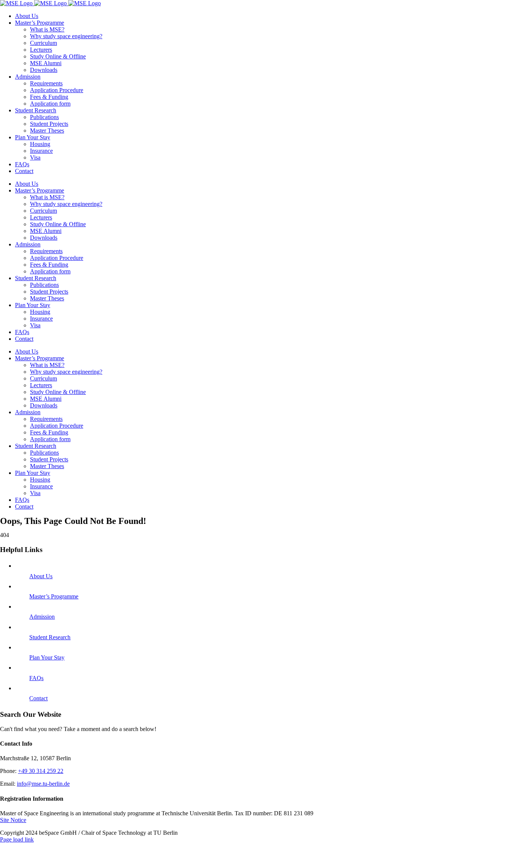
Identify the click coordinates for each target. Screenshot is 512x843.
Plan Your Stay (46, 657)
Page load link (17, 839)
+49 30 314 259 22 (40, 771)
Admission (42, 616)
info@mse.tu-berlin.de (43, 783)
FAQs (36, 678)
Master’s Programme (53, 596)
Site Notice (13, 820)
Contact (38, 698)
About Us (40, 576)
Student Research (49, 637)
